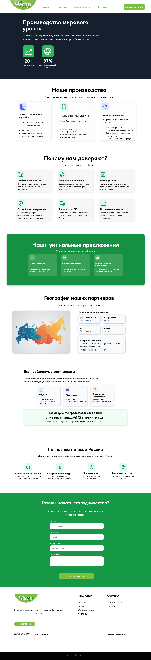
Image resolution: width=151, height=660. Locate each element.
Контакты (83, 613)
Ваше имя (53, 521)
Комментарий (55, 554)
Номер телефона (56, 543)
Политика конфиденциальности (119, 634)
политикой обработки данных (72, 570)
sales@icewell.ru (107, 350)
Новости (111, 606)
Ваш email (54, 532)
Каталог (82, 606)
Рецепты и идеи (115, 602)
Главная (82, 602)
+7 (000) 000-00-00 (88, 350)
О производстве (86, 609)
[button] (134, 7)
